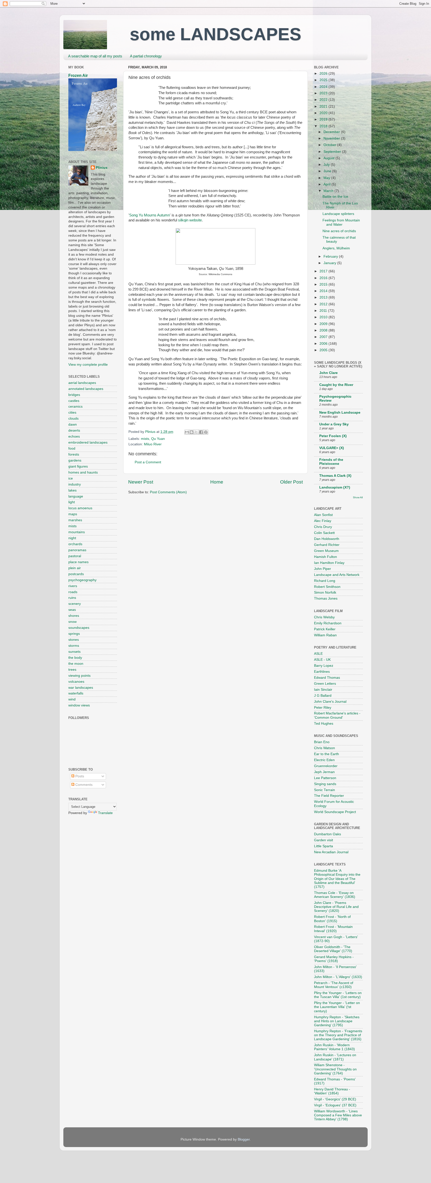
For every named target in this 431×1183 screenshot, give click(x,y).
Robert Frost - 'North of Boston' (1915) (332, 919)
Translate (105, 813)
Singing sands (325, 784)
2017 (324, 271)
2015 (324, 284)
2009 (324, 324)
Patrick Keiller (324, 629)
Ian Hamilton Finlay (329, 563)
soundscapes (78, 628)
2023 (324, 93)
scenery (74, 604)
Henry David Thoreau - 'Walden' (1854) (332, 1091)
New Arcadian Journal (331, 852)
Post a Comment (148, 462)
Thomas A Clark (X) (335, 476)
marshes (75, 520)
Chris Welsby (324, 617)
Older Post (291, 482)
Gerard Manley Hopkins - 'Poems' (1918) (334, 959)
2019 (324, 119)
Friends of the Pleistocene (331, 462)
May (327, 178)
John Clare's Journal (330, 701)
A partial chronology (146, 56)
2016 (324, 278)
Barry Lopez (323, 666)
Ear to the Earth (326, 754)
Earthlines (322, 672)
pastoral (74, 556)
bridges (74, 395)
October (330, 145)
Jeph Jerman (324, 772)
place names (78, 562)
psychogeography (82, 580)
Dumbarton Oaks (327, 834)
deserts (74, 430)
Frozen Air (78, 75)
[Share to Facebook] (201, 432)
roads (72, 592)
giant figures (78, 466)
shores (73, 616)
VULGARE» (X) (331, 448)
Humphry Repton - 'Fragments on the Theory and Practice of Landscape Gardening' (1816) (338, 1035)
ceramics (75, 406)
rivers (72, 586)
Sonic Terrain (324, 790)
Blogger (244, 1139)
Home (216, 482)
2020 (324, 113)
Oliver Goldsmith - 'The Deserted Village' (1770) (333, 949)
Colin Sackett (324, 533)
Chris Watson (324, 748)
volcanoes (76, 681)
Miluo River (153, 444)
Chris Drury (323, 527)
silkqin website (190, 220)
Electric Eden (324, 760)
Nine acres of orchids (339, 231)
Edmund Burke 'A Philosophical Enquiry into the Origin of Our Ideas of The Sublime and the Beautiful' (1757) (337, 879)
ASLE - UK (322, 660)
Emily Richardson (327, 623)
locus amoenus (80, 508)
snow (72, 622)
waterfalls (75, 693)
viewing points (79, 675)
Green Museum (326, 551)
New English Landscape (339, 412)
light (71, 502)
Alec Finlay (322, 521)
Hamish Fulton (325, 557)
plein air (74, 568)
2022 (324, 100)
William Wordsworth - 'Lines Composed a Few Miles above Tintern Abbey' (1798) (338, 1115)
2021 (324, 106)
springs (74, 634)
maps (72, 514)
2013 (324, 297)
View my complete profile (88, 364)
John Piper (322, 569)
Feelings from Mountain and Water (341, 222)
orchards (75, 544)
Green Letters (325, 683)
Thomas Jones (325, 598)
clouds (73, 418)
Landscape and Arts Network (336, 575)
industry (74, 484)
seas (72, 610)
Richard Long (324, 581)
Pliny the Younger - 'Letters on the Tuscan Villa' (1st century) (338, 995)
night (72, 538)
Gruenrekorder (325, 766)
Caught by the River (336, 385)
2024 (324, 87)
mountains (76, 532)
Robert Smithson (327, 587)
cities (72, 412)
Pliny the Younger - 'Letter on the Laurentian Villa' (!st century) (337, 1007)
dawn (72, 424)
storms (73, 646)
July (327, 165)
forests (73, 454)
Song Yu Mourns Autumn (149, 215)
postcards (76, 574)
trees (72, 670)
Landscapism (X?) (334, 487)
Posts (79, 776)
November (332, 138)
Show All (358, 497)
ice (70, 478)
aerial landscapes (82, 383)
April (327, 184)
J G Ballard (322, 695)
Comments (83, 785)
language (75, 496)
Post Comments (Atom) (168, 492)
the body (75, 658)
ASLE (318, 654)
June (327, 171)
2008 (324, 330)
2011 (324, 311)
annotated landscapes (85, 389)
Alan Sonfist (323, 515)
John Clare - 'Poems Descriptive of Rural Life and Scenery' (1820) (336, 907)
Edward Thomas (327, 677)
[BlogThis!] (191, 432)
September (332, 152)
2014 (324, 291)
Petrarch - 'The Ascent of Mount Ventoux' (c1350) (333, 985)
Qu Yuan (158, 439)
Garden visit (323, 840)
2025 (324, 80)
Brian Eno (321, 742)
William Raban (325, 635)
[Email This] (186, 432)
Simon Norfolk (325, 592)
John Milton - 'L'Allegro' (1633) (338, 977)
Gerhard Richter (326, 545)
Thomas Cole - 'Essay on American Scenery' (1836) (334, 895)
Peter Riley (322, 707)
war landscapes (80, 687)
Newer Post (140, 482)
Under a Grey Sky (334, 424)
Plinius (102, 167)
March (328, 191)
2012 (324, 304)
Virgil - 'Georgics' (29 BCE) (335, 1099)
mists (145, 439)
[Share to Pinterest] (205, 432)
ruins (72, 598)
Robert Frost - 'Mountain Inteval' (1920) (333, 929)
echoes (74, 436)
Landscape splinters (338, 214)
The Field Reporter (329, 796)
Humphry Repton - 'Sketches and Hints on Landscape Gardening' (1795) (336, 1021)
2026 (324, 73)
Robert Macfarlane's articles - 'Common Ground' (337, 715)
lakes (72, 490)
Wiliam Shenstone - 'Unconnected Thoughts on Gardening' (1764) (335, 1069)
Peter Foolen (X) (333, 436)
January (330, 263)
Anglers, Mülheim (336, 248)
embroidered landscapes (88, 442)
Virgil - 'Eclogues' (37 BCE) (335, 1105)
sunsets (74, 652)
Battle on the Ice (335, 196)
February (331, 256)
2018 (324, 126)
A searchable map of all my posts (95, 56)
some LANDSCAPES (215, 34)
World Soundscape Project (335, 812)
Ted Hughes (323, 723)
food (71, 448)
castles (73, 401)
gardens (74, 460)
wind (72, 699)
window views (79, 705)
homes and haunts (83, 472)
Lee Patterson (325, 778)
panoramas (77, 550)
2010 (324, 317)
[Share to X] (196, 432)
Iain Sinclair (323, 689)
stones (73, 640)
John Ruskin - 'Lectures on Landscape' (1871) (335, 1057)
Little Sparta (323, 846)
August (329, 158)
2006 (324, 343)
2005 (324, 350)
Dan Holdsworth (326, 539)
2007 (324, 337)
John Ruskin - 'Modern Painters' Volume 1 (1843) (334, 1047)
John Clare (328, 373)
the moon (75, 664)
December (332, 132)
